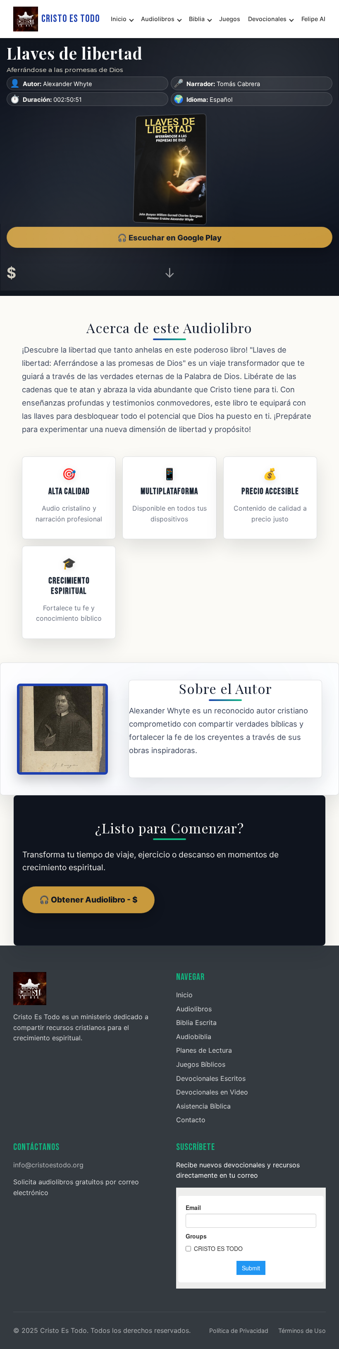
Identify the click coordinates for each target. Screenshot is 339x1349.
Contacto (190, 1120)
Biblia (197, 18)
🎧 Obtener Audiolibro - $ (88, 900)
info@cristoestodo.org (48, 1165)
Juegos (229, 18)
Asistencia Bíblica (203, 1106)
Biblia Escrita (196, 1022)
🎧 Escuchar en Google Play (169, 237)
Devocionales (267, 18)
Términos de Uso (302, 1330)
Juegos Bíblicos (200, 1064)
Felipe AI (313, 18)
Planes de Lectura (204, 1050)
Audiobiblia (193, 1036)
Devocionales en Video (212, 1092)
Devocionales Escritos (211, 1078)
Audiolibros (157, 18)
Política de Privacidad (238, 1330)
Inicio (119, 18)
